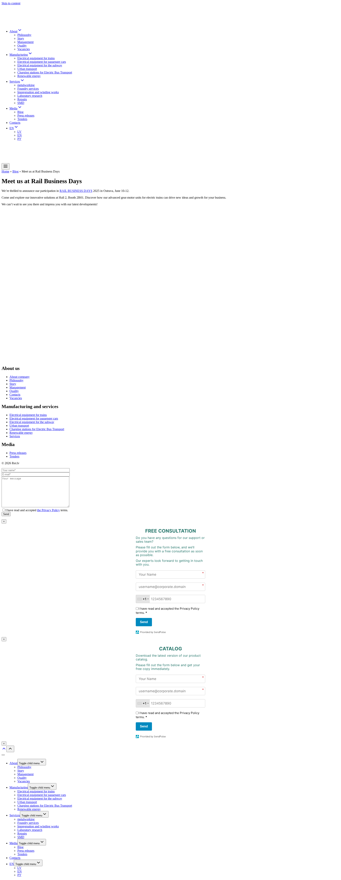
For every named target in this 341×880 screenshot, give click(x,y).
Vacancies (23, 49)
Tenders (22, 119)
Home (5, 171)
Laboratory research (29, 95)
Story (20, 38)
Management (25, 42)
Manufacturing (18, 787)
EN (19, 135)
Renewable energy (29, 76)
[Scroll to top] (4, 750)
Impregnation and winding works (38, 92)
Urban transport (27, 69)
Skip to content (11, 3)
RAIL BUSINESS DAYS (76, 190)
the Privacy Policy (48, 510)
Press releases (25, 115)
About (13, 763)
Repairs (22, 99)
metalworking (26, 85)
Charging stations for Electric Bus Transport (44, 72)
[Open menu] (5, 166)
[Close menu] (3, 754)
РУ (19, 139)
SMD (20, 103)
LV (19, 131)
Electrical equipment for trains (36, 58)
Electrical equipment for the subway (39, 65)
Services (14, 436)
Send (144, 622)
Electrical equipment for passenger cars (41, 61)
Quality (22, 45)
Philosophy (24, 35)
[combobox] (143, 599)
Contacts (14, 122)
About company (19, 376)
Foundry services (28, 88)
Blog (20, 112)
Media (13, 843)
